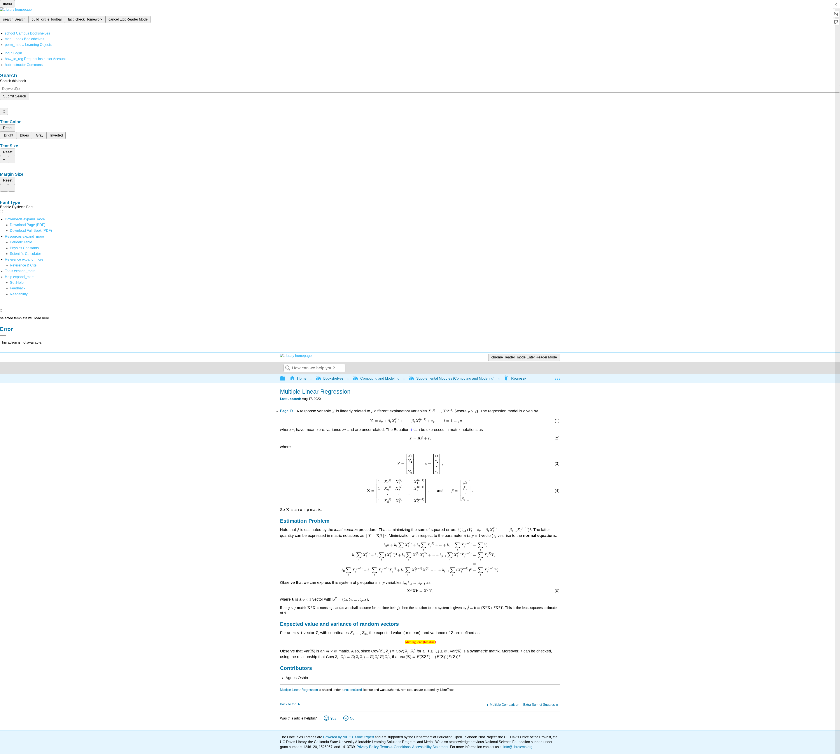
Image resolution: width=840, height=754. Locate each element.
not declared (353, 690)
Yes (333, 718)
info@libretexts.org (517, 747)
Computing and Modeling (379, 378)
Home (301, 378)
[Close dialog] (3, 335)
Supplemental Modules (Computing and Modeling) (455, 378)
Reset (7, 128)
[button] (17, 288)
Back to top (288, 704)
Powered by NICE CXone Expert (349, 737)
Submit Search (14, 96)
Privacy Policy (367, 747)
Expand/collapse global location (557, 377)
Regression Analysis (527, 378)
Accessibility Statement (430, 747)
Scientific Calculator (25, 254)
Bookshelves (333, 378)
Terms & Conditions (395, 747)
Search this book (13, 81)
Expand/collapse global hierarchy (285, 379)
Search (288, 368)
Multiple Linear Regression (299, 690)
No (352, 718)
